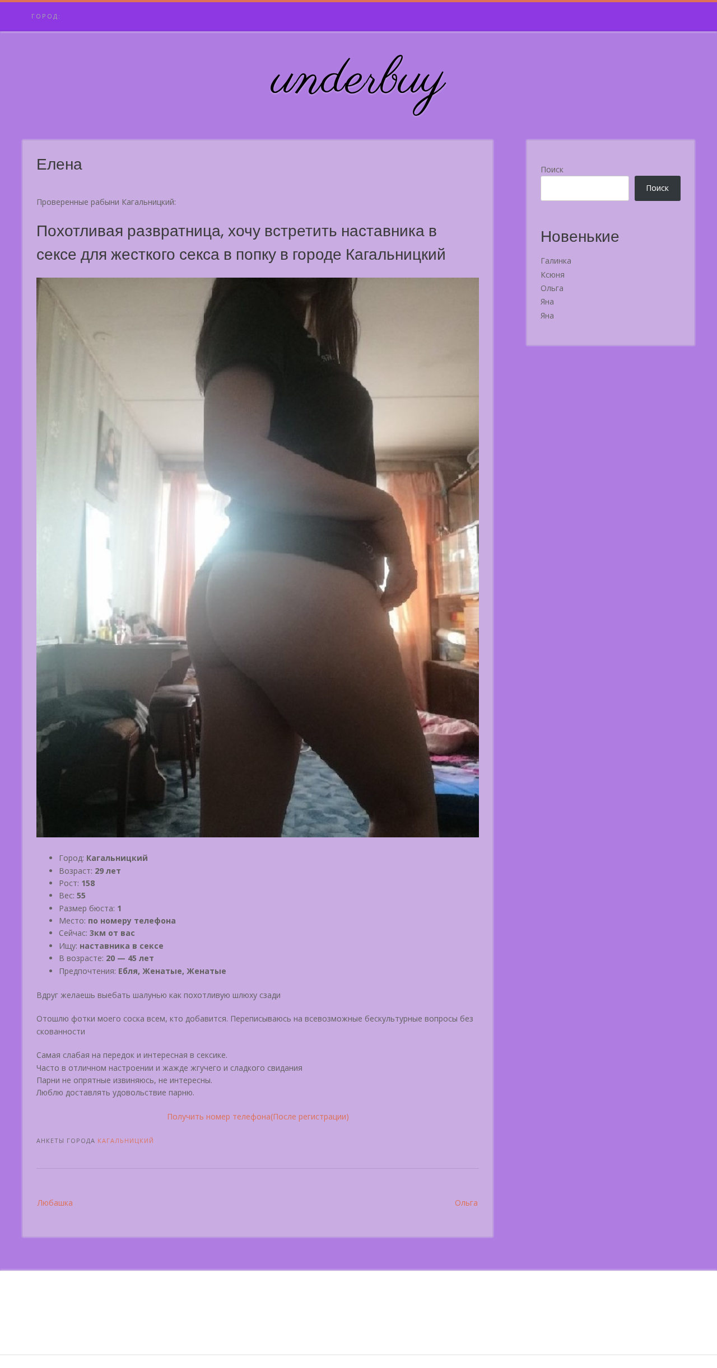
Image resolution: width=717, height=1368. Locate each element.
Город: (46, 16)
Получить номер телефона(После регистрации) (258, 1116)
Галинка (556, 260)
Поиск (552, 169)
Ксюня (553, 274)
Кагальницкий (125, 1140)
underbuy (358, 80)
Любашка (55, 1202)
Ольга (466, 1202)
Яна (547, 301)
